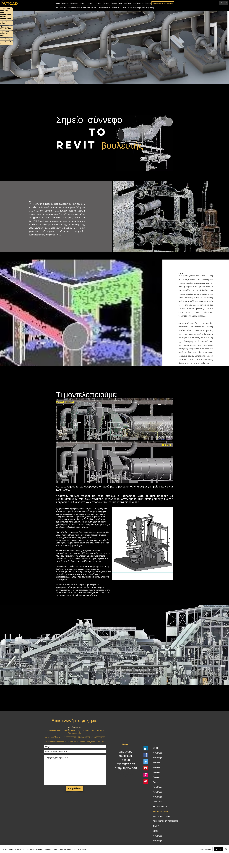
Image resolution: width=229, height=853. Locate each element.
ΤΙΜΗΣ (156, 826)
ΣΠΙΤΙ (155, 748)
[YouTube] (145, 768)
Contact (156, 782)
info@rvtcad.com (71, 730)
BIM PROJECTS (160, 807)
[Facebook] (145, 755)
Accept (218, 849)
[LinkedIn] (145, 748)
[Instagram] (145, 775)
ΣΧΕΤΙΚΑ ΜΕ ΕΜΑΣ (161, 816)
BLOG (155, 831)
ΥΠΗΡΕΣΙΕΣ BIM (160, 811)
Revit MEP (157, 802)
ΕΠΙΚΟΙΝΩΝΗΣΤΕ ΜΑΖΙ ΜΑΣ (163, 821)
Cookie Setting (205, 849)
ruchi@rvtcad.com (53, 730)
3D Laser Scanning (5, 39)
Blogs (125, 744)
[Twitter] (145, 761)
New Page (157, 753)
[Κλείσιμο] (226, 849)
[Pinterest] (145, 781)
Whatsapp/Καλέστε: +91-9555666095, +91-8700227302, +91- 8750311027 (75, 737)
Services (156, 763)
